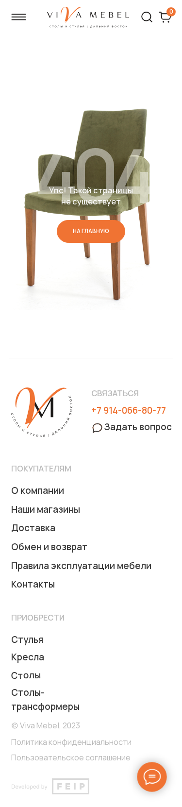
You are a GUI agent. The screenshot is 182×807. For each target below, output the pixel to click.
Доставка (33, 527)
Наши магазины (45, 509)
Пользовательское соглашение (71, 757)
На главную (91, 231)
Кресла (27, 657)
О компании (37, 490)
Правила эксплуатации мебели (81, 565)
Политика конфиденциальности (71, 742)
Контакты (33, 584)
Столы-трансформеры (45, 699)
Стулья (27, 639)
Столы (26, 675)
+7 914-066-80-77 (128, 410)
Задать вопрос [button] (138, 426)
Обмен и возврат (49, 546)
